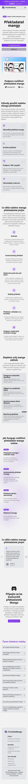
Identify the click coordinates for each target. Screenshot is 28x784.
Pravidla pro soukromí (14, 741)
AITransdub (11, 759)
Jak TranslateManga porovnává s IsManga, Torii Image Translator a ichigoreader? (12, 668)
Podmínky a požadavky (14, 739)
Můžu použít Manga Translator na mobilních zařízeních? (12, 695)
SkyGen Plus (11, 761)
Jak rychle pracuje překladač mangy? (13, 702)
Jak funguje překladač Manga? (11, 647)
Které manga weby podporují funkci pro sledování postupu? (12, 681)
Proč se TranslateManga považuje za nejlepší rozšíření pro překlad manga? (13, 708)
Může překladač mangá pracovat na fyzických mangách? (12, 660)
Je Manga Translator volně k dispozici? (10, 688)
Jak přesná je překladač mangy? (11, 675)
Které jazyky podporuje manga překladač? (11, 653)
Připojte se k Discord (14, 621)
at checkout (18, 3)
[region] (14, 557)
